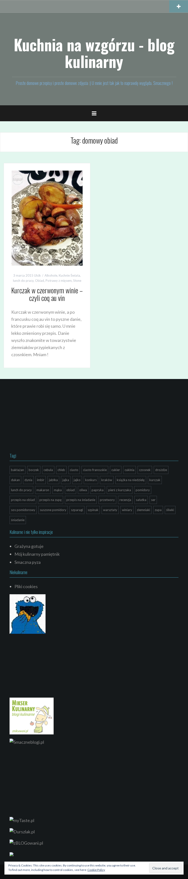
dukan (15, 480)
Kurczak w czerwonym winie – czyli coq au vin (47, 294)
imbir (40, 480)
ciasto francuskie (95, 470)
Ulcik (37, 275)
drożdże (161, 470)
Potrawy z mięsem (59, 281)
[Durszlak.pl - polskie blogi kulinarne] (22, 831)
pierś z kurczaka (119, 490)
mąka (58, 490)
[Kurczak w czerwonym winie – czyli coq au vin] (47, 217)
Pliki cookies (26, 586)
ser (153, 500)
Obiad (39, 281)
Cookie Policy (96, 870)
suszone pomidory (53, 510)
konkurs (91, 480)
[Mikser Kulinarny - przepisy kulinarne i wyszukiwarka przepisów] (32, 715)
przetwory (107, 500)
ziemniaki (143, 510)
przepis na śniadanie (80, 500)
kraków (106, 480)
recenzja (125, 500)
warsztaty (110, 510)
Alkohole (51, 275)
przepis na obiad (23, 500)
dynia (28, 480)
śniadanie (17, 520)
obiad (70, 490)
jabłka (53, 480)
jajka (65, 480)
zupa (158, 510)
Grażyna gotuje (29, 546)
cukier (115, 470)
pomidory (143, 490)
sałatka (141, 500)
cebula (48, 470)
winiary (127, 510)
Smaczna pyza (27, 562)
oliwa (83, 490)
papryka (98, 490)
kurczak (154, 480)
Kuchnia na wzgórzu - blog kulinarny (94, 52)
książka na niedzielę (131, 480)
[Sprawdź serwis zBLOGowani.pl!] (26, 842)
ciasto (74, 470)
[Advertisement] (46, 417)
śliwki (170, 510)
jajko (77, 480)
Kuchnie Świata (69, 275)
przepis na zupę (50, 500)
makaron (42, 490)
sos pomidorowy (23, 510)
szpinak (93, 510)
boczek (34, 470)
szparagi (77, 510)
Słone (77, 281)
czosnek (145, 470)
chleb (61, 470)
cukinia (129, 470)
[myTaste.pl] (22, 820)
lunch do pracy (23, 281)
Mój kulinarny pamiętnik (37, 554)
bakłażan (17, 470)
